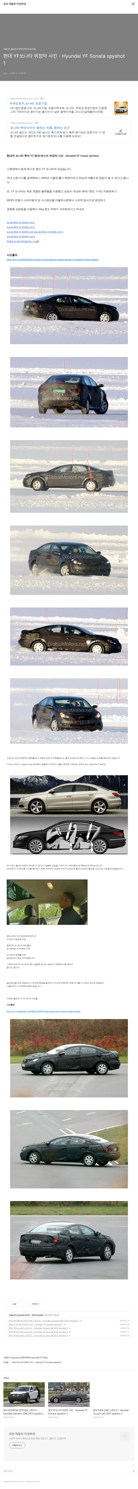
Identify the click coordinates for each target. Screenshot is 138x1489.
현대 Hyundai (37, 1315)
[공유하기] (19, 1304)
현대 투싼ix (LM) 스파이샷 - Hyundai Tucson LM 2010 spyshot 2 (38, 1331)
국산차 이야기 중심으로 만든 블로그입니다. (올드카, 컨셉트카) (37, 1438)
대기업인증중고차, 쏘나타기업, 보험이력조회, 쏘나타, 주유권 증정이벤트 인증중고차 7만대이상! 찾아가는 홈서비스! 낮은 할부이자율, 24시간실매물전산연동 (58, 109)
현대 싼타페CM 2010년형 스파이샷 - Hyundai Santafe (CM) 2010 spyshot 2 (44, 1320)
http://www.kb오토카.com (24, 98)
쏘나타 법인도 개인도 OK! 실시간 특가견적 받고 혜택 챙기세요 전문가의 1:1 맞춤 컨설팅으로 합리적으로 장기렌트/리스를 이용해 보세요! (57, 134)
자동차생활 (8, 1477)
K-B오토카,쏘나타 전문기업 (28, 103)
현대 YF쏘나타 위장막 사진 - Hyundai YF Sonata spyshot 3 (36, 1324)
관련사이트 (8, 1471)
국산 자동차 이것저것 (14, 4)
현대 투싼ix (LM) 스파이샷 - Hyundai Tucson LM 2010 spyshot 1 (38, 1335)
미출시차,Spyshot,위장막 (19, 1315)
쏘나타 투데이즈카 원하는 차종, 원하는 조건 (40, 127)
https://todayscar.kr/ (21, 122)
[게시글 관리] (24, 1304)
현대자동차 (8, 1482)
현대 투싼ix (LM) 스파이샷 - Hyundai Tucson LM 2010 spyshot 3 (38, 1328)
